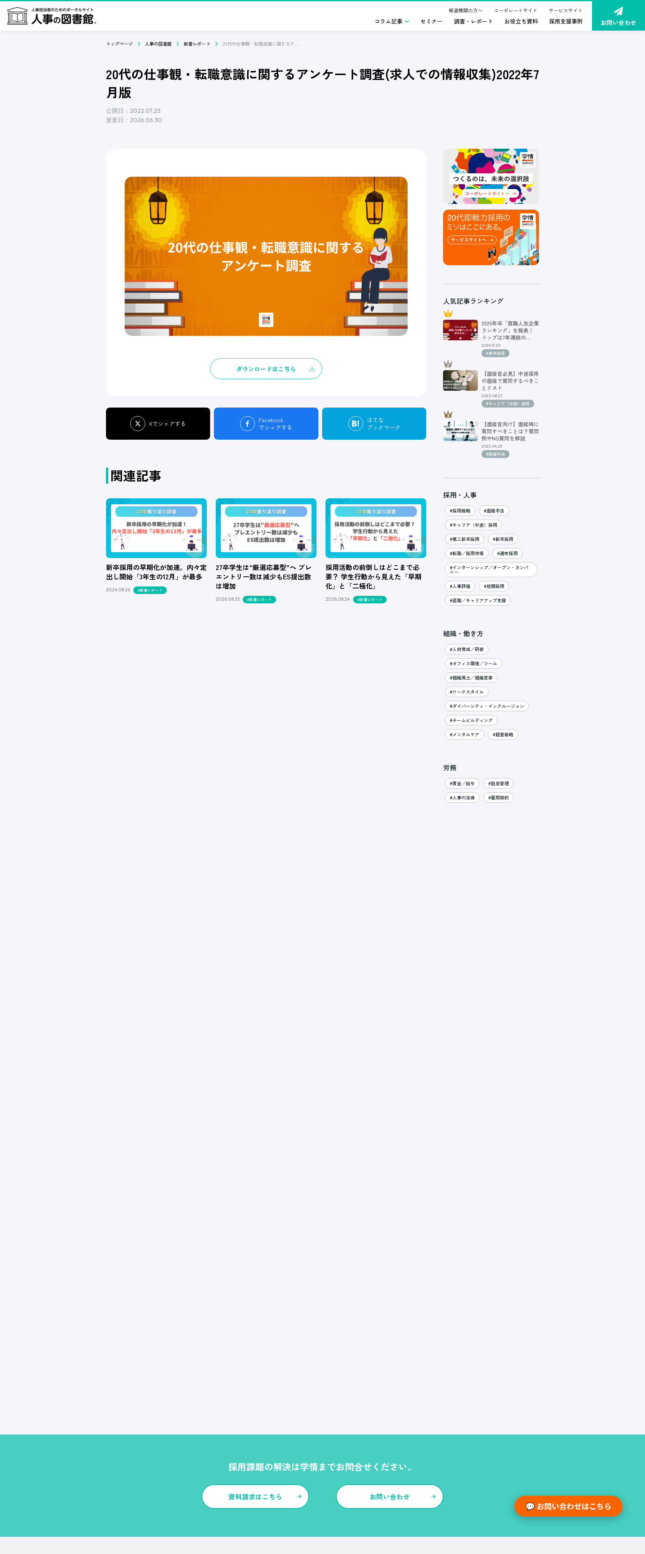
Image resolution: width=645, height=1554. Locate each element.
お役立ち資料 (521, 21)
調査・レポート (473, 21)
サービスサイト (566, 10)
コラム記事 (388, 21)
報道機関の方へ (466, 10)
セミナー (431, 21)
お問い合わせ (618, 22)
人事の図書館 (158, 43)
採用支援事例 (566, 21)
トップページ (119, 43)
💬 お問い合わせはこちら (568, 1506)
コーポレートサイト (516, 10)
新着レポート (197, 43)
